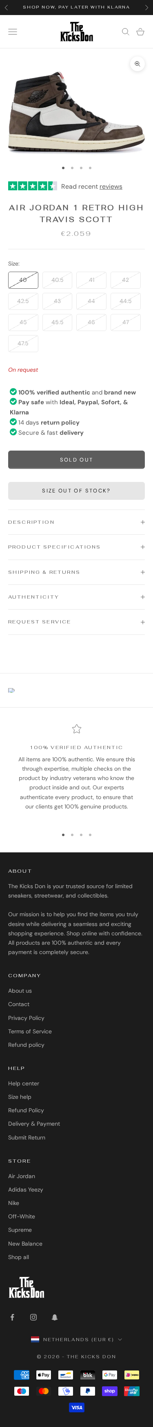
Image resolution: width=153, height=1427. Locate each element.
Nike (13, 1203)
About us (20, 990)
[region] (76, 772)
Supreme (20, 1229)
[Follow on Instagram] (33, 1317)
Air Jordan (21, 1176)
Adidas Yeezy (25, 1189)
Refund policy (26, 1044)
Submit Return (26, 1137)
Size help (19, 1096)
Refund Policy (26, 1110)
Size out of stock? (76, 490)
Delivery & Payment (34, 1123)
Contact (18, 1004)
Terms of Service (30, 1031)
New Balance (25, 1243)
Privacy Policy (26, 1018)
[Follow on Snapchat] (55, 1317)
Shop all (18, 1257)
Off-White (21, 1216)
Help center (23, 1083)
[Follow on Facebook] (12, 1317)
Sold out (76, 459)
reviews (111, 186)
